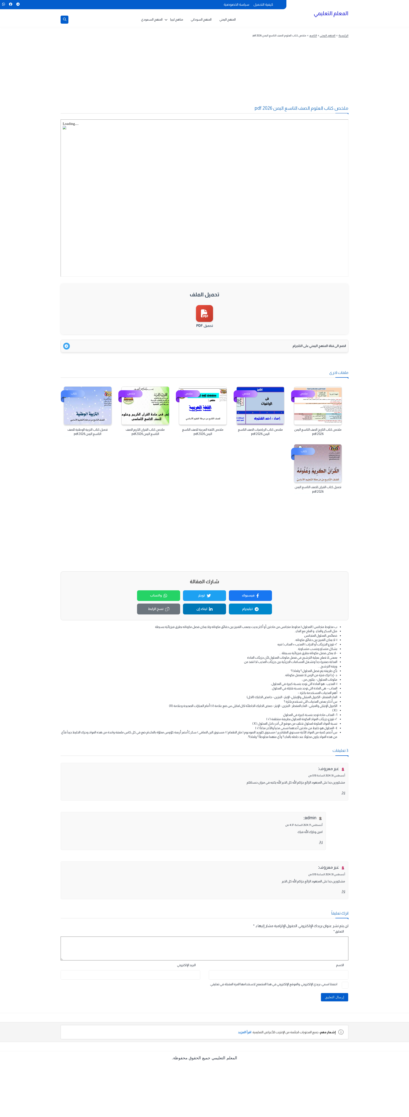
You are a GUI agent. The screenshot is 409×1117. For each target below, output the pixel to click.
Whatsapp (3, 4)
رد (343, 792)
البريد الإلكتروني (186, 965)
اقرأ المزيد (244, 1032)
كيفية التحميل (263, 4)
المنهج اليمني (227, 19)
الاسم (340, 965)
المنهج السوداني (201, 19)
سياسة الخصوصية (236, 4)
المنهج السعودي (152, 19)
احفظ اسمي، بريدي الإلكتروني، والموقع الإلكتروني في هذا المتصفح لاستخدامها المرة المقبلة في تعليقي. (273, 984)
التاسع (313, 35)
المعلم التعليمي (331, 13)
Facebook (10, 4)
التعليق (338, 931)
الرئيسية (343, 35)
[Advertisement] (213, 74)
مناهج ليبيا (176, 19)
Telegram (18, 4)
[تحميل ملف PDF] (204, 313)
